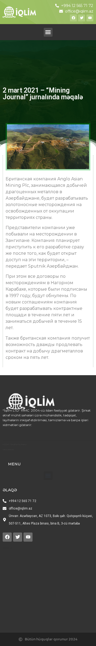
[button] (48, 32)
